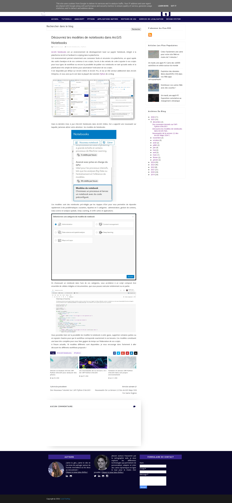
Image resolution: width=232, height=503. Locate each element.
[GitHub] (179, 499)
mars (155, 155)
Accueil (55, 19)
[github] (71, 476)
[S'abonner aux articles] (150, 35)
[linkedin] (67, 476)
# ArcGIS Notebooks (64, 353)
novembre (157, 138)
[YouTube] (183, 499)
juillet (155, 145)
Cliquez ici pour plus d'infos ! (77, 472)
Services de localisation (151, 19)
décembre (157, 122)
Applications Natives (108, 19)
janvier (156, 160)
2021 (153, 169)
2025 (153, 119)
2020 (153, 172)
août (155, 143)
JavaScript (79, 19)
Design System (173, 19)
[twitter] (95, 476)
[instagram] (107, 476)
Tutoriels (67, 19)
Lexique (116, 25)
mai (154, 150)
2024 (153, 162)
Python (91, 19)
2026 (153, 117)
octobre (156, 140)
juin (154, 147)
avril (154, 152)
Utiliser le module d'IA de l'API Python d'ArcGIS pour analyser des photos (63, 373)
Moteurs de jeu (128, 19)
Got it (173, 6)
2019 (153, 174)
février (155, 157)
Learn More (163, 6)
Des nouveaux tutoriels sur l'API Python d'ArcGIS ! (164, 125)
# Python (77, 353)
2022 (153, 167)
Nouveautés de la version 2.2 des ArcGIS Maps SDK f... (165, 134)
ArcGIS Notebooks (73, 47)
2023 (153, 164)
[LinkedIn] (174, 499)
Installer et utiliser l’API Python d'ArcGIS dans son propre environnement (120, 373)
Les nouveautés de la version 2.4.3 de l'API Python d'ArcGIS (92, 372)
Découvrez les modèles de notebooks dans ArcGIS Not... (167, 130)
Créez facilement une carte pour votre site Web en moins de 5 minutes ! (172, 54)
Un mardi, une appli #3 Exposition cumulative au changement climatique (171, 98)
